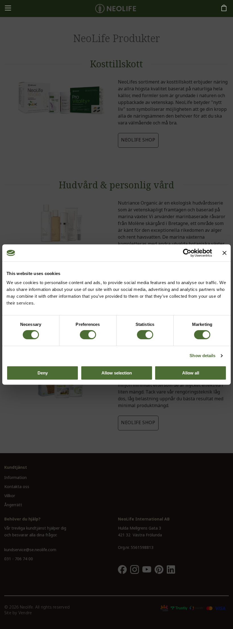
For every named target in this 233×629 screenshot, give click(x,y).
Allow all (190, 372)
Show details (202, 355)
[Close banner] (224, 253)
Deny (43, 372)
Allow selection (116, 372)
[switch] (88, 334)
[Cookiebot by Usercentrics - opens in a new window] (187, 253)
